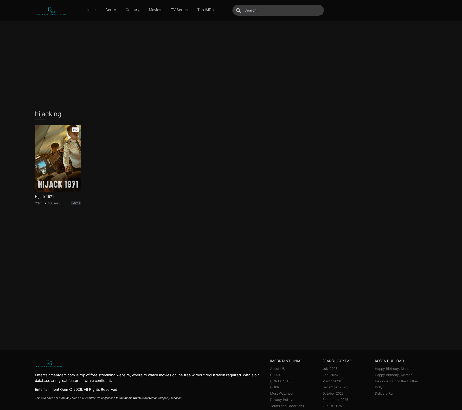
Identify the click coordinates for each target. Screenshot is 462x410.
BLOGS (275, 375)
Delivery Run (385, 393)
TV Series (179, 9)
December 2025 (334, 387)
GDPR (274, 387)
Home (91, 9)
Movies (155, 9)
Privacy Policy (281, 400)
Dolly (379, 387)
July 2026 (329, 369)
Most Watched (281, 393)
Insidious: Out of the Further (396, 381)
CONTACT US (281, 381)
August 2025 (332, 406)
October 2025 (333, 393)
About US (277, 369)
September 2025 (335, 400)
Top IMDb (205, 9)
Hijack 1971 (44, 197)
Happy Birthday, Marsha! (394, 369)
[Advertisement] (231, 65)
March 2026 (331, 381)
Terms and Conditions (287, 406)
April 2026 (330, 375)
